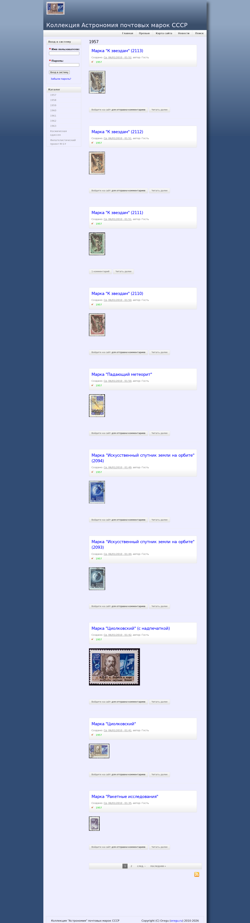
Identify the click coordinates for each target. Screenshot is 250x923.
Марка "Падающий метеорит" (121, 374)
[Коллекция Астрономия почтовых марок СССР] (55, 7)
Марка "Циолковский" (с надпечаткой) (130, 628)
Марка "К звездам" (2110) (117, 293)
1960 (53, 110)
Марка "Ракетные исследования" (124, 796)
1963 (53, 126)
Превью (144, 33)
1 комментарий (100, 271)
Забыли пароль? (61, 78)
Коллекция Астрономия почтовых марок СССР (117, 25)
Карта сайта (164, 33)
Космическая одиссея (58, 133)
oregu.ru (176, 920)
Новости (183, 33)
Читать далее (160, 109)
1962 (53, 120)
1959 (53, 105)
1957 (53, 95)
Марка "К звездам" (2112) (117, 131)
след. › (141, 866)
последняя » (158, 866)
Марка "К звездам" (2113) (117, 50)
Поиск (199, 33)
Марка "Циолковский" (113, 724)
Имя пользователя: (64, 49)
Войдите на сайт (101, 109)
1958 (53, 100)
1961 (53, 115)
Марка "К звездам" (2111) (117, 212)
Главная (127, 33)
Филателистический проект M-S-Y (63, 142)
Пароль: (56, 61)
